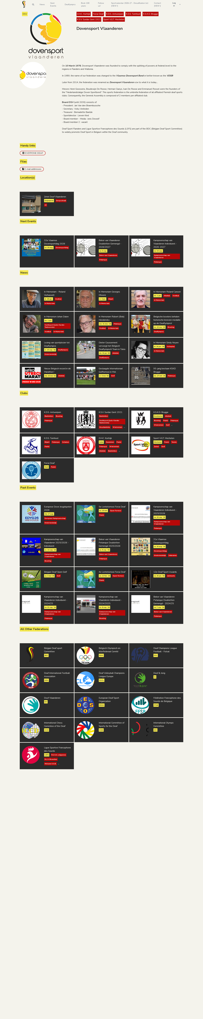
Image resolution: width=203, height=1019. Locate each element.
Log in (174, 4)
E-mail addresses (32, 169)
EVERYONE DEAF (34, 153)
